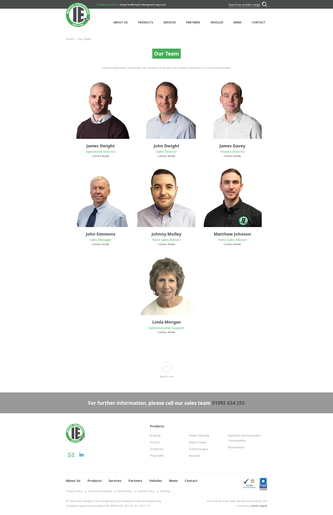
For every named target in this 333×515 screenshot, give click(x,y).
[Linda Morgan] (166, 286)
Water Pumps (198, 442)
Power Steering (199, 435)
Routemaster (236, 447)
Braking (155, 435)
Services (169, 22)
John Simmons (100, 234)
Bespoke (194, 456)
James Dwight (100, 146)
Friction (155, 442)
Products (145, 22)
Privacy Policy (74, 491)
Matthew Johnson (232, 234)
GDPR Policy (124, 491)
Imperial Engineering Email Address (71, 455)
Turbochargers (198, 449)
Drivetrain (156, 449)
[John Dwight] (166, 109)
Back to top (166, 376)
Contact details (100, 156)
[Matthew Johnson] (232, 198)
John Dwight (166, 146)
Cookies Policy (146, 491)
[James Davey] (232, 109)
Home (70, 39)
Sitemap (165, 491)
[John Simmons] (100, 198)
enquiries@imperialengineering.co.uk (143, 4)
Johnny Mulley (166, 234)
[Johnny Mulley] (166, 198)
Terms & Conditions (100, 491)
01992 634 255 (106, 4)
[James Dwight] (100, 109)
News (237, 22)
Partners (193, 22)
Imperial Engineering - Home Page (78, 15)
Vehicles (217, 22)
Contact (258, 22)
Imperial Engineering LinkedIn (81, 455)
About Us (120, 22)
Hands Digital (259, 505)
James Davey (232, 146)
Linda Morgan (166, 322)
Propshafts (157, 456)
